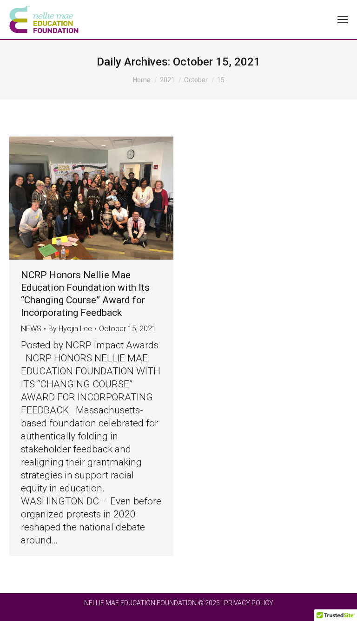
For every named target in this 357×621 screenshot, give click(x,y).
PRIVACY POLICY (248, 603)
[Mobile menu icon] (342, 19)
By (70, 328)
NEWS (31, 328)
